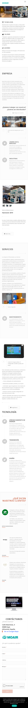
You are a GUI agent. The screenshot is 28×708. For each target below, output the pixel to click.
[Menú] (25, 1)
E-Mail (3, 653)
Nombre (4, 647)
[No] (26, 702)
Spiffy (3, 581)
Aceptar (14, 705)
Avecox (3, 527)
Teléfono (4, 660)
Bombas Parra (5, 556)
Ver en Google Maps (11, 631)
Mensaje (4, 666)
